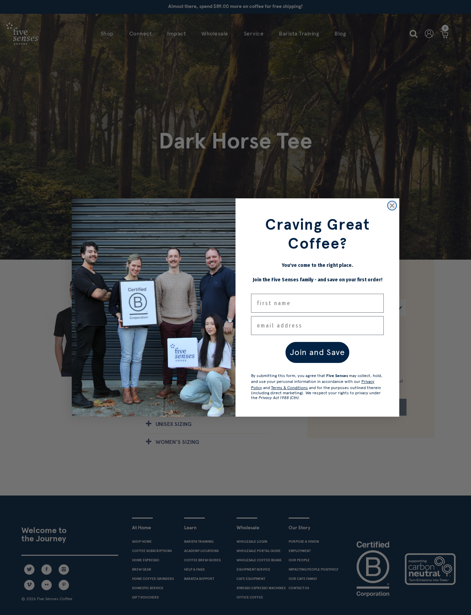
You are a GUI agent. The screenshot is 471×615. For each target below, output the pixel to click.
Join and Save (317, 352)
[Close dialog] (392, 205)
